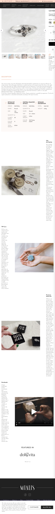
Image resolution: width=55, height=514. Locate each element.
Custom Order (30, 500)
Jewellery (32, 5)
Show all (26, 461)
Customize (34, 507)
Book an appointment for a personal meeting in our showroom (34, 1)
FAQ (38, 500)
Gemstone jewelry (25, 6)
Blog (21, 500)
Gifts (19, 5)
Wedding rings (14, 6)
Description (6, 77)
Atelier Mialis (47, 6)
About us (14, 500)
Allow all (47, 507)
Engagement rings (6, 6)
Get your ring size (47, 500)
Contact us (6, 500)
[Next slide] (45, 30)
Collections (40, 5)
